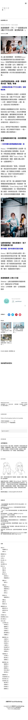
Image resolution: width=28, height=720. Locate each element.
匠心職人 (3, 560)
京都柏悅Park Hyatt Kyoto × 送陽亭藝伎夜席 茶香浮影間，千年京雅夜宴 (13, 507)
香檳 (5, 590)
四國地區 (4, 674)
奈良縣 (5, 643)
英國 (3, 580)
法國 (3, 585)
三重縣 (5, 645)
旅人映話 (3, 619)
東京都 (5, 666)
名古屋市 (6, 647)
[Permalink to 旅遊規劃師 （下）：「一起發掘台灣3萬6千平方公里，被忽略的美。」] (14, 53)
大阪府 (5, 639)
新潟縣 (5, 686)
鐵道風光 (3, 554)
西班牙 (3, 604)
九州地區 (4, 622)
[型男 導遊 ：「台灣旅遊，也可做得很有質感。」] (18, 325)
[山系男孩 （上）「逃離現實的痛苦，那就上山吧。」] (6, 337)
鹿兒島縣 (6, 632)
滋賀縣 (5, 651)
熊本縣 (5, 624)
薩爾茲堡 (6, 597)
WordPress (18, 707)
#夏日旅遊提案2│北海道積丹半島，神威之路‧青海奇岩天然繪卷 (14, 517)
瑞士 (3, 568)
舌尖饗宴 (3, 564)
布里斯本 (4, 549)
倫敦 (5, 582)
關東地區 (4, 662)
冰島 (3, 572)
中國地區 (4, 653)
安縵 (3, 612)
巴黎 (5, 593)
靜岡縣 (5, 668)
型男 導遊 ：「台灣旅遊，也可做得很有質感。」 (18, 331)
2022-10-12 (8, 24)
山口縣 (5, 655)
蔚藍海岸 (6, 587)
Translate (12, 422)
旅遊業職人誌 (4, 20)
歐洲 (2, 566)
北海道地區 (4, 676)
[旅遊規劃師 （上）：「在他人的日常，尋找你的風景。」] (6, 325)
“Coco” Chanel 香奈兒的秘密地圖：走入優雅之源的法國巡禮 (14, 511)
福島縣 (5, 664)
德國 (3, 570)
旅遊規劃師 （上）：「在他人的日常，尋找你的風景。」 (6, 331)
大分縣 (5, 628)
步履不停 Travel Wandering (18, 706)
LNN (7, 33)
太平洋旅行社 (4, 443)
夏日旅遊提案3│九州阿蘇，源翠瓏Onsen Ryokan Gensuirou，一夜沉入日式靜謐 (12, 514)
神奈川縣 (6, 670)
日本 (2, 621)
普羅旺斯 (6, 588)
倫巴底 (5, 576)
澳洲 (2, 547)
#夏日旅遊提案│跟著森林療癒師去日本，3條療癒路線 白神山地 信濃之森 (13, 520)
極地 (2, 562)
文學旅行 (3, 615)
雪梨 (3, 551)
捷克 (3, 601)
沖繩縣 (5, 634)
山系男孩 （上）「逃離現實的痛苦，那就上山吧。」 (6, 343)
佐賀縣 (5, 630)
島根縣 (5, 659)
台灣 (2, 556)
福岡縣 (5, 626)
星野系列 (4, 610)
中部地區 (4, 680)
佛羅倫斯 (6, 578)
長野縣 (5, 684)
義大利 (3, 574)
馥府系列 (4, 608)
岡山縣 (5, 657)
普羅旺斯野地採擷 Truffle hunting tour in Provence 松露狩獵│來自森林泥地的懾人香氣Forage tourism (14, 533)
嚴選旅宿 (3, 606)
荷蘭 (3, 600)
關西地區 (4, 637)
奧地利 (3, 595)
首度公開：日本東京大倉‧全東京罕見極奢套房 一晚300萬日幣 (14, 530)
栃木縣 (5, 672)
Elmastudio (17, 708)
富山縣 (5, 682)
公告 (2, 558)
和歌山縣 (6, 649)
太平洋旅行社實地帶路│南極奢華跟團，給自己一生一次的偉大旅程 (14, 523)
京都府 (5, 641)
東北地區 (4, 678)
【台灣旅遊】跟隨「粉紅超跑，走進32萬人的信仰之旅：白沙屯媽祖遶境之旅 (14, 527)
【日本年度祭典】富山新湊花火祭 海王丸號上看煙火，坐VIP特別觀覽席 (13, 504)
